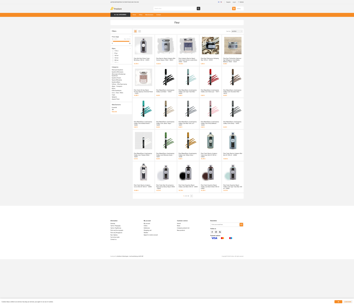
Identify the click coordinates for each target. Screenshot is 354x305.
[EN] (221, 2)
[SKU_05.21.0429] (188, 140)
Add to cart (148, 54)
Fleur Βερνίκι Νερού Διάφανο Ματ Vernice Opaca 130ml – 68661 (165, 59)
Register (228, 2)
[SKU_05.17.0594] (210, 172)
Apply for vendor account (151, 235)
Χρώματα (114, 97)
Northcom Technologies (122, 256)
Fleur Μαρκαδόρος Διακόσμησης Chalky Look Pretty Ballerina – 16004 (210, 123)
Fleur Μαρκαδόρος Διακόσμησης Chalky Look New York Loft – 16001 (188, 123)
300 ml (116, 60)
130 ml (116, 58)
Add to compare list (138, 53)
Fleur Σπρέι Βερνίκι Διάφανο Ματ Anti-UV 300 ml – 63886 (232, 154)
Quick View (141, 53)
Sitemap (112, 223)
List (140, 31)
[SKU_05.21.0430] (188, 77)
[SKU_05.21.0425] (166, 109)
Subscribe (241, 224)
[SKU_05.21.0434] (233, 109)
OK (338, 302)
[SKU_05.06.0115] (143, 77)
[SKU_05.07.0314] (233, 45)
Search (198, 8)
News (178, 226)
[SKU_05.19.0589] (188, 45)
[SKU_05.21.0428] (210, 77)
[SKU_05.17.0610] (143, 45)
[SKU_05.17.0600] (233, 172)
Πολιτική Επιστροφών (116, 230)
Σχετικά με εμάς (115, 237)
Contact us (113, 239)
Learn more (347, 302)
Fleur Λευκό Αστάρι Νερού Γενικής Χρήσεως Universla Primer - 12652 (143, 91)
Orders (145, 226)
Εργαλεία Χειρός (116, 78)
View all (114, 112)
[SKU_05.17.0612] (143, 172)
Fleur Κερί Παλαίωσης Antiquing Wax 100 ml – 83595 (210, 59)
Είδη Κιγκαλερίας (117, 90)
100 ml (116, 55)
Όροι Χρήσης (114, 235)
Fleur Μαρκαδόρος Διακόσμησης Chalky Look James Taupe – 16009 (165, 123)
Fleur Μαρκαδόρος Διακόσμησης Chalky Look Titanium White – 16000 (143, 155)
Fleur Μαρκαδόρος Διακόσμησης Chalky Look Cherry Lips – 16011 (210, 91)
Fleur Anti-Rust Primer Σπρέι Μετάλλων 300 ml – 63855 (142, 59)
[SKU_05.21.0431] (166, 140)
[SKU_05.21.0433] (188, 109)
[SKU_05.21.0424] (143, 140)
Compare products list (183, 228)
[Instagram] (216, 232)
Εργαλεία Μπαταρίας (117, 72)
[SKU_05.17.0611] (210, 140)
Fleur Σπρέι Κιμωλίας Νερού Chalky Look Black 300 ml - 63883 (188, 186)
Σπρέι (113, 95)
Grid (135, 31)
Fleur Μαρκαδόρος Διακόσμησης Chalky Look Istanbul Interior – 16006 (143, 123)
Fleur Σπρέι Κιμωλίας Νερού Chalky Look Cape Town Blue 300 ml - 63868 (232, 186)
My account (147, 223)
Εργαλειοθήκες (116, 82)
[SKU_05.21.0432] (143, 109)
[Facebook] (212, 232)
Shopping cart (147, 230)
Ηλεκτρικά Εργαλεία (117, 70)
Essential (114, 107)
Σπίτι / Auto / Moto (117, 93)
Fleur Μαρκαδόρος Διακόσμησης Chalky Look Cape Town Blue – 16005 (188, 91)
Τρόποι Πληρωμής (115, 226)
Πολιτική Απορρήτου (116, 232)
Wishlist (146, 232)
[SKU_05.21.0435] (166, 77)
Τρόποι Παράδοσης (115, 228)
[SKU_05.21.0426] (233, 77)
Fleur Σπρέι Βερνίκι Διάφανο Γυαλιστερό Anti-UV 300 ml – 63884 (209, 155)
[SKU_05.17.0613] (233, 140)
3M (113, 109)
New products (181, 230)
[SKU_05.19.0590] (166, 45)
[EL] (218, 2)
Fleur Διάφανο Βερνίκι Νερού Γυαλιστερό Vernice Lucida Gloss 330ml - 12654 (188, 60)
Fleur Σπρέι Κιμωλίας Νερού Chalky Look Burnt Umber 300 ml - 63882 (210, 186)
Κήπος (113, 88)
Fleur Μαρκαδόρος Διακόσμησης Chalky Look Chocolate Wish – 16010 (232, 91)
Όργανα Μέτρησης (117, 80)
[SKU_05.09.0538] (210, 45)
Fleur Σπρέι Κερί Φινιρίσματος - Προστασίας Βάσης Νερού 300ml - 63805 (165, 186)
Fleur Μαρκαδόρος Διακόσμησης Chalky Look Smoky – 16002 (232, 122)
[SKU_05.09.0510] (166, 172)
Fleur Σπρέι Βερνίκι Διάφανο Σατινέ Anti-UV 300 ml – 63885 (143, 186)
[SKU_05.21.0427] (210, 109)
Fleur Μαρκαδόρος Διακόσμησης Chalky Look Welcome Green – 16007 (165, 155)
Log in (234, 2)
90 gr (115, 53)
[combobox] (175, 8)
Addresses (147, 228)
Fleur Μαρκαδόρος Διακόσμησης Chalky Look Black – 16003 (165, 91)
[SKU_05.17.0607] (188, 172)
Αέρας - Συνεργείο (117, 86)
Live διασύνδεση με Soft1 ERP (136, 256)
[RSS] (220, 232)
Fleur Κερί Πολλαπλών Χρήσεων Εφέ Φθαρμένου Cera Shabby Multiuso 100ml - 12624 (232, 60)
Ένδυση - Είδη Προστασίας (119, 84)
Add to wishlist (135, 53)
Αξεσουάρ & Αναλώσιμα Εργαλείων (118, 75)
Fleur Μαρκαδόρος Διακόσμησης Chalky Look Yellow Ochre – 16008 (188, 155)
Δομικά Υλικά (115, 99)
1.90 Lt (116, 51)
